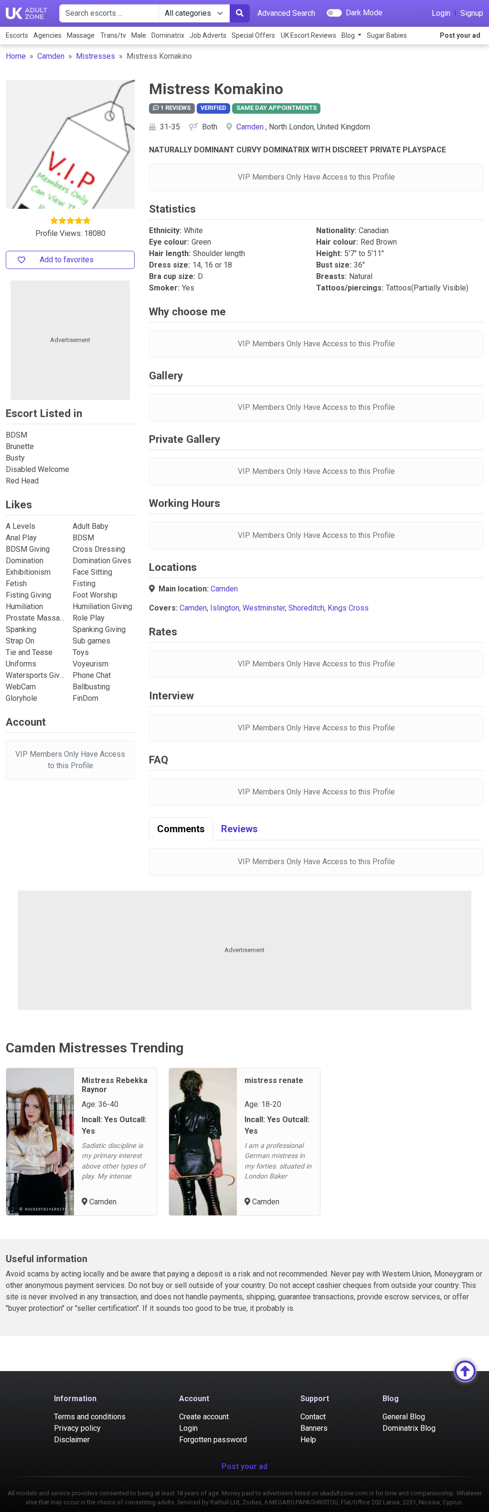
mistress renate (273, 1080)
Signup (471, 13)
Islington (224, 607)
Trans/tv (113, 35)
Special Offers (253, 35)
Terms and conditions (90, 1416)
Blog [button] (348, 35)
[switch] (334, 13)
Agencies (47, 35)
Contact (313, 1416)
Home (16, 56)
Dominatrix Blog (409, 1428)
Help (308, 1439)
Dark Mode (364, 12)
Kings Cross (348, 607)
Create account (204, 1416)
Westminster (264, 607)
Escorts (17, 35)
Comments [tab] (181, 829)
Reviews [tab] (239, 829)
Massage (81, 35)
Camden (50, 56)
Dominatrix (167, 35)
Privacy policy (77, 1428)
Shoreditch (306, 607)
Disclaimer (72, 1439)
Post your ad (460, 35)
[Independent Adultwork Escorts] (27, 13)
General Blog (404, 1416)
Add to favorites (67, 259)
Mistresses (95, 56)
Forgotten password (213, 1439)
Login (441, 13)
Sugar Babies (387, 35)
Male (138, 35)
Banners (314, 1428)
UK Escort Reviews (308, 35)
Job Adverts (208, 35)
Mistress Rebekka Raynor (115, 1085)
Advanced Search (286, 13)
